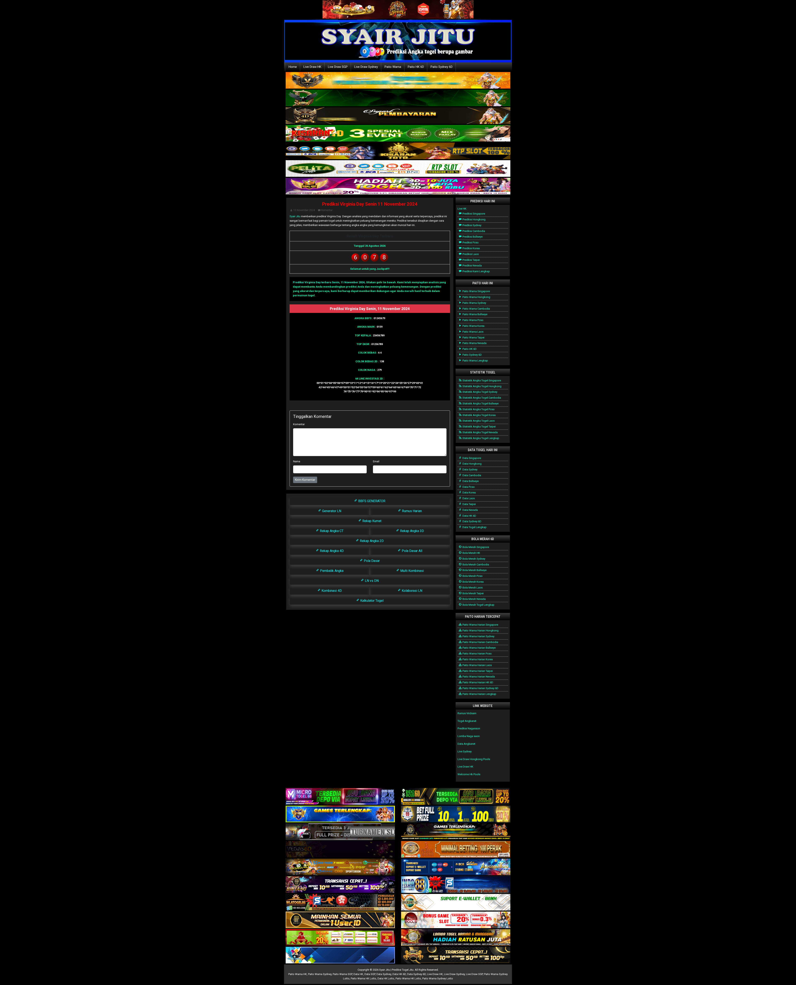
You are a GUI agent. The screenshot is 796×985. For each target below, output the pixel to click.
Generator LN (331, 511)
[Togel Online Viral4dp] (398, 186)
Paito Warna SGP (342, 974)
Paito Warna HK (297, 974)
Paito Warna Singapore (476, 291)
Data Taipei (469, 504)
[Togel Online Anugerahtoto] (455, 867)
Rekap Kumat (371, 521)
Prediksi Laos (470, 254)
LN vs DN (371, 581)
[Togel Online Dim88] (398, 98)
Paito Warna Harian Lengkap (479, 694)
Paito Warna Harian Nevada (478, 676)
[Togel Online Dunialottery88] (455, 849)
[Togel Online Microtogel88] (340, 796)
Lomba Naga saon (468, 736)
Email (376, 461)
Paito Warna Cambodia (476, 308)
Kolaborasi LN (411, 591)
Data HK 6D (469, 515)
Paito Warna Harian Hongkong (480, 630)
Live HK (461, 208)
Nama (296, 461)
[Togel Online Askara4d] (340, 867)
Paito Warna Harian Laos (477, 665)
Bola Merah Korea (473, 581)
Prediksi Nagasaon (468, 728)
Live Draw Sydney (366, 67)
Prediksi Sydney (471, 225)
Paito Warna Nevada (474, 343)
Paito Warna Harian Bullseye (479, 647)
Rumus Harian (411, 511)
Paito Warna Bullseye (474, 314)
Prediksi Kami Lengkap (476, 271)
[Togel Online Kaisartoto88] (340, 937)
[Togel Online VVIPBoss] (398, 80)
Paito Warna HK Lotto (363, 978)
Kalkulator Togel (371, 601)
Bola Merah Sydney (473, 558)
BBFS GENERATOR (371, 501)
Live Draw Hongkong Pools (473, 759)
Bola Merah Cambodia (475, 564)
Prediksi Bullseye (472, 236)
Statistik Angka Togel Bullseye (480, 403)
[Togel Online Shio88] (455, 937)
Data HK (358, 974)
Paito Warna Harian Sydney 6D (480, 688)
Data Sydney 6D (471, 521)
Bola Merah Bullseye (474, 570)
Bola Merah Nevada (474, 599)
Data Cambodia (471, 475)
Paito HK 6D (416, 67)
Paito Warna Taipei (473, 337)
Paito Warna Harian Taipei (477, 671)
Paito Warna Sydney (474, 302)
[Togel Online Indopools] (455, 920)
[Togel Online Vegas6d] (340, 849)
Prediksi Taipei (471, 259)
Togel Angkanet (466, 721)
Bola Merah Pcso (472, 575)
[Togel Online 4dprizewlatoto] (340, 920)
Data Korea (469, 492)
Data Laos (468, 498)
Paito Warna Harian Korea (477, 659)
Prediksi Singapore (473, 213)
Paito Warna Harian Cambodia (480, 642)
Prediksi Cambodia (473, 231)
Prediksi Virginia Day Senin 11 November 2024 (369, 204)
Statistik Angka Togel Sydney (479, 391)
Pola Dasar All (411, 551)
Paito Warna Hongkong (476, 297)
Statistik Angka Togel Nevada (480, 432)
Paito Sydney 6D (442, 67)
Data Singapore (471, 458)
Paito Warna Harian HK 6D (477, 682)
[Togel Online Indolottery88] (455, 884)
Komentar (326, 210)
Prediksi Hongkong (473, 219)
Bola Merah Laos (472, 587)
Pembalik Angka (331, 571)
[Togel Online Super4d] (398, 115)
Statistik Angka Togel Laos (478, 420)
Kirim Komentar (305, 479)
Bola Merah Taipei (473, 593)
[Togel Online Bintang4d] (340, 884)
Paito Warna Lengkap (475, 360)
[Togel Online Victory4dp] (340, 814)
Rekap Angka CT (331, 531)
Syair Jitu (295, 216)
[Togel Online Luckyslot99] (455, 814)
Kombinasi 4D (331, 591)
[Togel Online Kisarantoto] (398, 151)
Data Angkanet (466, 743)
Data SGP (369, 974)
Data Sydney (469, 469)
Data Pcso (468, 486)
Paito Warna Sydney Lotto (437, 978)
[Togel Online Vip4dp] (455, 832)
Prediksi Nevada (472, 265)
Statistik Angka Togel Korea (479, 415)
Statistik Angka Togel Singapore (481, 380)
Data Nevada (470, 509)
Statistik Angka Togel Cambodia (481, 397)
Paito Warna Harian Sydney (478, 636)
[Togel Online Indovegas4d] (455, 955)
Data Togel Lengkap (474, 527)
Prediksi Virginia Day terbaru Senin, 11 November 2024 (329, 282)
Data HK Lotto (385, 978)
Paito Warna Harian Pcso (477, 653)
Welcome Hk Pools (468, 774)
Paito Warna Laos (472, 331)
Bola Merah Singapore (475, 547)
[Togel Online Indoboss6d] (455, 796)
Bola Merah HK (471, 552)
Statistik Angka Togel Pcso (478, 409)
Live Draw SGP (338, 67)
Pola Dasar (371, 561)
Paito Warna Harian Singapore (480, 624)
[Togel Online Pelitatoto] (398, 168)
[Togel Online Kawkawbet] (340, 832)
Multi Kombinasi (411, 571)
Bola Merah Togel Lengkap (478, 604)
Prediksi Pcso (470, 242)
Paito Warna (393, 67)
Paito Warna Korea (473, 325)
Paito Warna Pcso (472, 320)
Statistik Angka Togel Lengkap (480, 438)
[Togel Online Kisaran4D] (398, 133)
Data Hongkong (472, 463)
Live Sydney (464, 751)
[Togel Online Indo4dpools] (340, 955)
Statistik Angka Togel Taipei (479, 426)
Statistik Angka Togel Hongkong (481, 386)
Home (293, 67)
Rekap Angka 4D (331, 551)
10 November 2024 (304, 210)
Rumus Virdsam (466, 713)
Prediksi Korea (471, 248)
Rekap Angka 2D (371, 541)
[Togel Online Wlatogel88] (340, 902)
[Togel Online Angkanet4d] (455, 902)
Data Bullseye (470, 481)
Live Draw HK (312, 67)
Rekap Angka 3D (411, 531)
